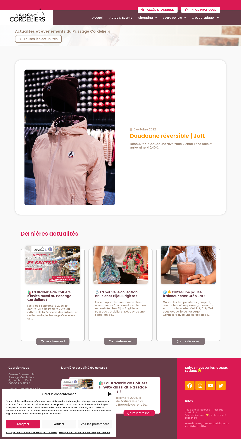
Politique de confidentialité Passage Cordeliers (31, 432)
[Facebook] (189, 385)
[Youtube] (210, 385)
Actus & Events (120, 17)
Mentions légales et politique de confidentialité (207, 425)
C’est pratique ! (203, 17)
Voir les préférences (95, 424)
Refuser (58, 424)
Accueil (97, 17)
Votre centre (172, 17)
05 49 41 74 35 (30, 389)
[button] (110, 394)
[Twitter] (221, 385)
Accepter (22, 424)
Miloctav (191, 418)
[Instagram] (200, 385)
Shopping (145, 17)
